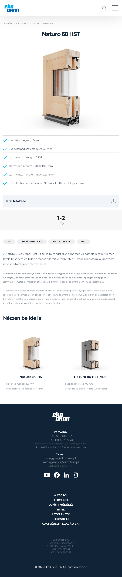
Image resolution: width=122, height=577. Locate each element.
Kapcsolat (61, 519)
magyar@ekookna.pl (61, 458)
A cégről (61, 495)
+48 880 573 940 (61, 440)
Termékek (8, 23)
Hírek (61, 509)
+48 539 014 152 (61, 436)
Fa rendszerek (45, 23)
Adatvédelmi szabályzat (61, 523)
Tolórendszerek (25, 23)
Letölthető (61, 514)
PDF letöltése (16, 201)
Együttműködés (61, 504)
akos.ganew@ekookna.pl (61, 462)
